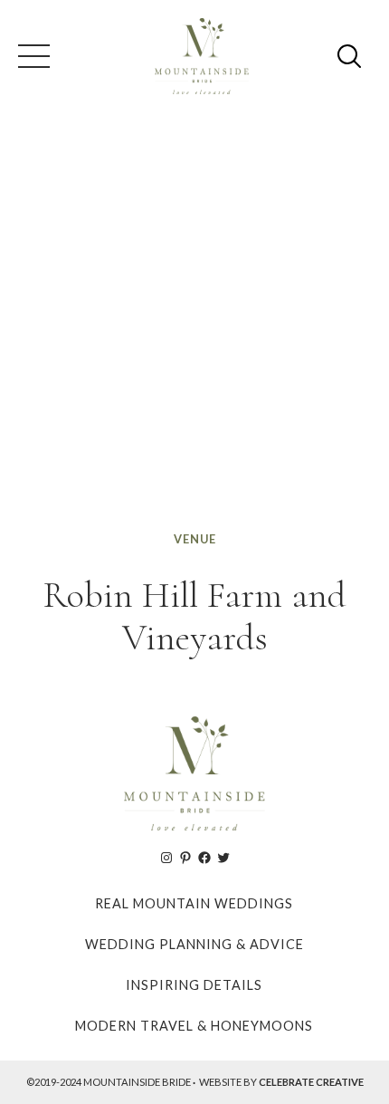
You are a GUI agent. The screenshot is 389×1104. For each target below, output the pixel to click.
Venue (195, 539)
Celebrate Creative (311, 1082)
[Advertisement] (194, 325)
